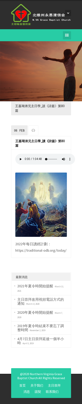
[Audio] (33, 131)
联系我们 (52, 392)
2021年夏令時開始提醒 (35, 286)
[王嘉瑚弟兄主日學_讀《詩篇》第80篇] (41, 204)
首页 (22, 385)
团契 (38, 392)
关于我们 (36, 385)
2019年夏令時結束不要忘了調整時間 (40, 328)
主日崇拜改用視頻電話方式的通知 (40, 301)
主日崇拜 (54, 385)
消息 (26, 392)
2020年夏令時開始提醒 (35, 312)
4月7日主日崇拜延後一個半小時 (40, 341)
